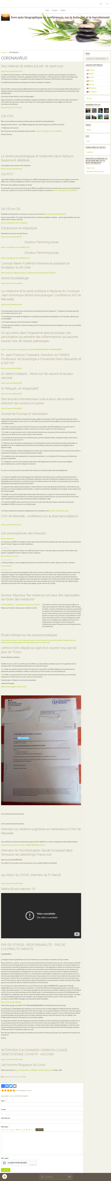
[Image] (26, 1129)
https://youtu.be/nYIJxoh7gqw (11, 107)
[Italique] (5, 1129)
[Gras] (2, 1129)
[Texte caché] (24, 1129)
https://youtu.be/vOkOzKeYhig (11, 169)
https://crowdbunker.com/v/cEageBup (14, 223)
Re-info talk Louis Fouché (9, 556)
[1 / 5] (2, 1090)
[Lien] (21, 1129)
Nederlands (92, 88)
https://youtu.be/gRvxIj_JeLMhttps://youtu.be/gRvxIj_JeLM (34, 1070)
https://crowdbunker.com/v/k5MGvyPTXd (15, 247)
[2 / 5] (5, 1090)
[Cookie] (4, 1176)
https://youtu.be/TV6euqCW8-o (12, 283)
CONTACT (90, 152)
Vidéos (63, 10)
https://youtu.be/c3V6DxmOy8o (12, 1059)
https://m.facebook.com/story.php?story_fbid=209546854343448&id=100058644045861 (31, 349)
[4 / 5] (11, 1090)
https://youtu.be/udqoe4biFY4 (11, 237)
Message (4, 1127)
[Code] (31, 1129)
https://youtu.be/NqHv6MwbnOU (55, 214)
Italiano (91, 81)
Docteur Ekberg (6, 566)
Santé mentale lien (7, 538)
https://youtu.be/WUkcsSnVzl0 (11, 304)
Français (91, 70)
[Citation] (16, 1129)
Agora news (91, 168)
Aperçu (40, 1129)
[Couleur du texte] (13, 1129)
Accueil (3, 52)
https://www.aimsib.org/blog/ (11, 1002)
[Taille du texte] (10, 1129)
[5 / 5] (14, 1090)
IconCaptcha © (33, 1164)
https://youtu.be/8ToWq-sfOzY (11, 71)
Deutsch (91, 84)
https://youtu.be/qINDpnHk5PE (11, 394)
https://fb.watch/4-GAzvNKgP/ (11, 408)
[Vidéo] (29, 1129)
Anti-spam (5, 1158)
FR (107, 4)
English (91, 74)
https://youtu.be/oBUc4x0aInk (11, 368)
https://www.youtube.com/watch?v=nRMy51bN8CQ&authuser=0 (23, 845)
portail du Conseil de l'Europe (59, 511)
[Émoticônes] (34, 1129)
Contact (54, 10)
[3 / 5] (8, 1090)
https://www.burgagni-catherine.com (13, 687)
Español (91, 77)
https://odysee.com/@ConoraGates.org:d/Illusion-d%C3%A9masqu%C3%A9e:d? (28, 273)
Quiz (47, 10)
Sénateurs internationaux (95, 171)
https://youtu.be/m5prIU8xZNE (11, 383)
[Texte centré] (19, 1129)
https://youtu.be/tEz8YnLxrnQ (11, 525)
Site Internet (5, 1118)
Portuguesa (92, 92)
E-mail (3, 1109)
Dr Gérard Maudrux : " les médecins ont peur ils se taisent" (20, 605)
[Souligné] (7, 1129)
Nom (3, 1101)
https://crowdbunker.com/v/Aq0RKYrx (49, 131)
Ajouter (5, 1170)
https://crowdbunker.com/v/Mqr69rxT (65, 190)
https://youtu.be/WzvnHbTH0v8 (12, 883)
